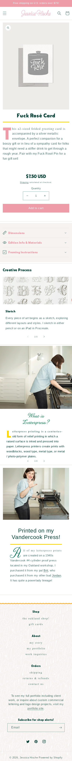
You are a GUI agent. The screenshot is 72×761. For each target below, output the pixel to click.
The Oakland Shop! (36, 618)
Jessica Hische (29, 757)
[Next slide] (44, 461)
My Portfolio (36, 648)
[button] (5, 13)
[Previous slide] (28, 461)
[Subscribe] (60, 727)
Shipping (24, 182)
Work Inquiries (36, 654)
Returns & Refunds (36, 678)
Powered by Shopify (51, 757)
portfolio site (35, 708)
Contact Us (36, 684)
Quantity (36, 188)
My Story (36, 642)
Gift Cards (36, 624)
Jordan (56, 575)
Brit (46, 570)
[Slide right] (44, 337)
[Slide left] (28, 337)
